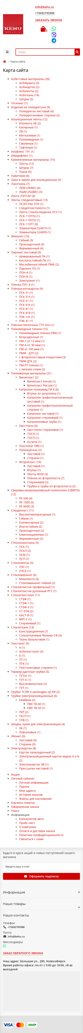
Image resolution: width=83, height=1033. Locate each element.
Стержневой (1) (29, 623)
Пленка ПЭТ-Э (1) (22, 284)
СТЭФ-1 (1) (26, 603)
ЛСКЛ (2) (25, 551)
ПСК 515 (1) (26, 297)
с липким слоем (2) (32, 369)
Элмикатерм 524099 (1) (35, 232)
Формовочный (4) (31, 248)
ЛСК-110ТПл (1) (29, 216)
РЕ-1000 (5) (26, 502)
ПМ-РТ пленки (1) (31, 365)
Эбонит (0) (18, 736)
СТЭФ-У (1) (26, 607)
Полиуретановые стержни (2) (39, 115)
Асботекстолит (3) (31, 651)
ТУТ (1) (23, 688)
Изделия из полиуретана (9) (30, 107)
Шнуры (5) (26, 99)
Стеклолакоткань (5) (25, 543)
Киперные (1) (28, 127)
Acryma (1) (34, 442)
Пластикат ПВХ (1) (31, 446)
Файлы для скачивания (35, 799)
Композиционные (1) (33, 534)
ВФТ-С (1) (25, 619)
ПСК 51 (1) (26, 293)
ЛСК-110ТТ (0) (28, 224)
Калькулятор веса (31, 819)
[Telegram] (54, 40)
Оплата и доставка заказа (37, 831)
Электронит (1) (29, 280)
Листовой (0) (27, 740)
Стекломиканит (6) (23, 575)
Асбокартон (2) (29, 87)
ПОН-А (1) (25, 272)
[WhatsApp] (54, 28)
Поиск (15, 811)
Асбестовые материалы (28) (30, 79)
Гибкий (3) (26, 240)
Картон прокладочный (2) (37, 752)
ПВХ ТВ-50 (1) (36, 708)
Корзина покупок (23, 803)
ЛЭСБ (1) (25, 571)
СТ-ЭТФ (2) (26, 611)
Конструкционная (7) (33, 631)
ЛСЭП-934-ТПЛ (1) (31, 204)
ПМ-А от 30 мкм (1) (32, 345)
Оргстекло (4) (28, 426)
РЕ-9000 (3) (26, 506)
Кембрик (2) (27, 700)
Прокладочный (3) (31, 244)
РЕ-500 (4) (25, 498)
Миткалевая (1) (29, 135)
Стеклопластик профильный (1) (33, 587)
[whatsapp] (4, 946)
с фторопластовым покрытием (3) (42, 357)
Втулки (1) (34, 470)
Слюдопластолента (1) (34, 208)
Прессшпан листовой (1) (36, 768)
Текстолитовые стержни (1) (38, 668)
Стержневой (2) (37, 482)
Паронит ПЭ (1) (29, 268)
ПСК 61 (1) (26, 301)
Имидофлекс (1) (21, 155)
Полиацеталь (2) (30, 450)
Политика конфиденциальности (41, 835)
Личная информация (34, 782)
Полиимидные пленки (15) (29, 329)
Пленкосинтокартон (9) (27, 289)
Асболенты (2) (28, 91)
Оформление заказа (25, 807)
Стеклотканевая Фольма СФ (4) (40, 635)
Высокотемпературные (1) (37, 514)
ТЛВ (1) (24, 720)
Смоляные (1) (28, 143)
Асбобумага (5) (29, 83)
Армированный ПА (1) (34, 256)
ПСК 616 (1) (26, 305)
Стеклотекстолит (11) (25, 595)
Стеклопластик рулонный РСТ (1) (33, 591)
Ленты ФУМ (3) (37, 474)
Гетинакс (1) (19, 103)
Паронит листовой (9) (26, 252)
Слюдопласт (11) (22, 510)
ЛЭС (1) (24, 567)
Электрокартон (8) (23, 748)
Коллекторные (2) (31, 522)
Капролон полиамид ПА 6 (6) (39, 389)
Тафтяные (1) (28, 147)
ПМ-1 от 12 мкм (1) (32, 341)
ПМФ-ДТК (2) (27, 361)
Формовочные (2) (31, 538)
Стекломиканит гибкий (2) (37, 583)
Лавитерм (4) (20, 176)
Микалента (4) (29, 579)
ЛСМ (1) (24, 555)
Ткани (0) (25, 172)
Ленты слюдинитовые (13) (29, 200)
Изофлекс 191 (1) (22, 151)
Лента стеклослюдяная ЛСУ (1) (40, 212)
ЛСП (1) (24, 559)
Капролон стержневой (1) (44, 418)
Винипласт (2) (28, 377)
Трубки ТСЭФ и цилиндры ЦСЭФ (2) (35, 692)
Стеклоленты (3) (22, 563)
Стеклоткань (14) (22, 627)
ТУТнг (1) (25, 676)
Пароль (24, 786)
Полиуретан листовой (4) (36, 111)
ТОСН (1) (33, 434)
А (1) (22, 647)
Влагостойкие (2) (30, 526)
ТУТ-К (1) (25, 680)
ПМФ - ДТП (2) (28, 353)
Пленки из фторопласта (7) (45, 478)
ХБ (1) (23, 728)
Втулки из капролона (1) (43, 393)
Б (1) (22, 655)
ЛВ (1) (23, 131)
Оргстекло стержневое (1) (45, 430)
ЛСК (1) (24, 547)
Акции (15, 774)
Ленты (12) (26, 164)
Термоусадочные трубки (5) (30, 672)
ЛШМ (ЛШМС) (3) (30, 192)
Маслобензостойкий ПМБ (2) (39, 264)
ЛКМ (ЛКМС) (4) (29, 188)
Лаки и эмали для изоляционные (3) (36, 180)
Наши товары (14, 903)
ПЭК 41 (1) (26, 321)
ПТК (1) (24, 663)
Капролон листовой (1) (43, 413)
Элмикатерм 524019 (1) (35, 228)
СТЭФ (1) (25, 599)
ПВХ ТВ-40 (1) (36, 704)
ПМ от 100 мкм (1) (31, 349)
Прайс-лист (27, 823)
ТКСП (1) (24, 716)
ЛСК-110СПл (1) (29, 220)
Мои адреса (27, 790)
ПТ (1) (23, 659)
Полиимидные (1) (31, 139)
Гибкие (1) (26, 518)
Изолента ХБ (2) (30, 123)
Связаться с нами (31, 839)
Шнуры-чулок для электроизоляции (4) (38, 724)
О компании (27, 827)
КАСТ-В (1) (26, 615)
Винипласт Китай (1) (41, 381)
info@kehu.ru (16, 936)
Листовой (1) (36, 454)
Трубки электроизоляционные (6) (34, 696)
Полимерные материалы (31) (31, 373)
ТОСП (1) (33, 438)
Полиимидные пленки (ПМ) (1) (40, 333)
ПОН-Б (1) (25, 276)
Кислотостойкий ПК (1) (34, 260)
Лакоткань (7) (20, 184)
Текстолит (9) (20, 643)
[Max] (54, 34)
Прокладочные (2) (31, 530)
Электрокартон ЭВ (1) (34, 764)
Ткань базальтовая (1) (34, 639)
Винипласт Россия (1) (42, 385)
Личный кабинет (23, 778)
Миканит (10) (20, 236)
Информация (14, 892)
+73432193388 (16, 927)
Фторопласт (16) (30, 462)
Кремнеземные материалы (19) (33, 159)
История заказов (31, 795)
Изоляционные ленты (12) (29, 119)
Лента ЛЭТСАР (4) (23, 196)
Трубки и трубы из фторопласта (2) (51, 486)
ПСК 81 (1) (26, 309)
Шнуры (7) (26, 168)
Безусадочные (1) (31, 337)
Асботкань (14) (29, 95)
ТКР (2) (23, 712)
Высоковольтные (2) (33, 684)
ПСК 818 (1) (26, 313)
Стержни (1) (35, 458)
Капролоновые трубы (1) (44, 422)
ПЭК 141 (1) (26, 317)
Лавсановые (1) (29, 732)
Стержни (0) (27, 744)
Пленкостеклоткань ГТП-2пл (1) (32, 325)
